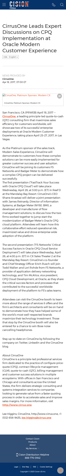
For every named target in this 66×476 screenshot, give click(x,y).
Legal (16, 467)
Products (32, 442)
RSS (34, 467)
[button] (54, 5)
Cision (37, 472)
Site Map (25, 467)
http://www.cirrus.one (17, 405)
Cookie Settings (46, 467)
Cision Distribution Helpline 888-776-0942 (33, 456)
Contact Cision (32, 439)
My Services (31, 448)
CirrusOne (9, 116)
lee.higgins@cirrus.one (36, 417)
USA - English (9, 57)
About (33, 445)
